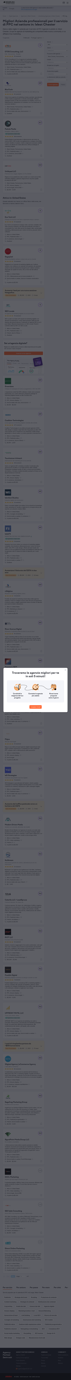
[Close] (65, 670)
